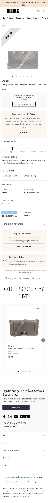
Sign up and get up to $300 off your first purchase (23, 392)
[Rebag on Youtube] (16, 417)
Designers (20, 18)
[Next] (43, 340)
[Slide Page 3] (26, 371)
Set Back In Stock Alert (24, 104)
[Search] (38, 10)
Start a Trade (24, 246)
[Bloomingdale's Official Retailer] (14, 424)
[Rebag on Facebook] (4, 416)
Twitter (37, 278)
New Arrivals (7, 18)
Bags (29, 18)
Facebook (25, 278)
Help (3, 465)
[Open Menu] (3, 11)
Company (5, 458)
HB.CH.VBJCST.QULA (9, 216)
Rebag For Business (10, 450)
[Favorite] (38, 309)
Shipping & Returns (12, 224)
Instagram (12, 278)
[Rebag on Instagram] (10, 416)
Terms (40, 482)
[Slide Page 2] (22, 371)
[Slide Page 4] (29, 371)
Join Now (24, 133)
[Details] (33, 233)
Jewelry (36, 18)
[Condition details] (15, 141)
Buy (3, 435)
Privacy (33, 482)
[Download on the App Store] (25, 416)
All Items (6, 26)
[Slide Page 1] (18, 371)
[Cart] (44, 10)
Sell (3, 443)
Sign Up (16, 407)
